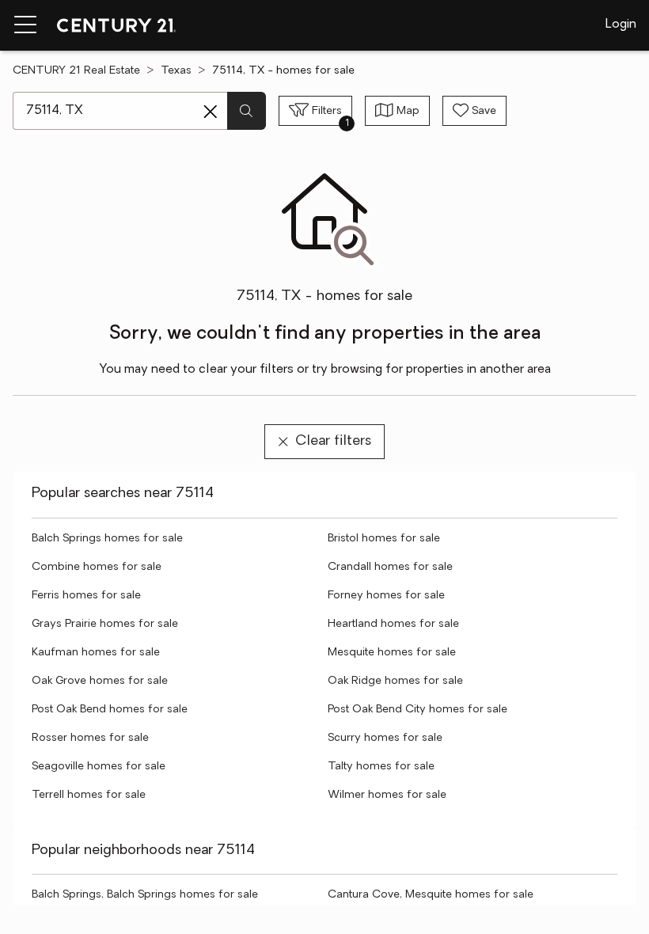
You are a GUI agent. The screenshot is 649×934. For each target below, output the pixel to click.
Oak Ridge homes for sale (395, 681)
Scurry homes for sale (385, 738)
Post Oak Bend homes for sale (110, 710)
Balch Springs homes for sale (107, 539)
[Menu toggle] (25, 25)
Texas (176, 71)
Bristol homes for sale (384, 539)
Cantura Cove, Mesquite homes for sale (430, 895)
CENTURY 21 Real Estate (76, 71)
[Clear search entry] (210, 111)
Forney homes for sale (386, 596)
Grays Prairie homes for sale (105, 624)
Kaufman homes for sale (96, 653)
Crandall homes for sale (390, 567)
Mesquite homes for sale (392, 653)
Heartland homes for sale (393, 624)
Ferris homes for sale (86, 596)
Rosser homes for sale (90, 738)
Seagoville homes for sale (98, 767)
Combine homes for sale (96, 567)
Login (620, 24)
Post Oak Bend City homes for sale (417, 710)
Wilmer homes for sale (387, 795)
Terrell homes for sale (89, 795)
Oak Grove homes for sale (100, 681)
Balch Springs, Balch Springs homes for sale (145, 895)
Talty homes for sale (381, 767)
